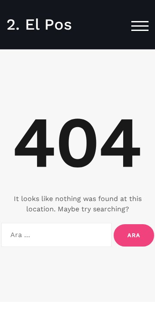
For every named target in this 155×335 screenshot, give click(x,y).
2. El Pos (39, 24)
